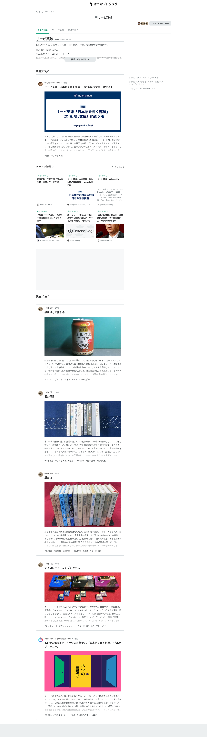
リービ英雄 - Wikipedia (108, 179)
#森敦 (85, 551)
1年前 (65, 83)
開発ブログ (159, 82)
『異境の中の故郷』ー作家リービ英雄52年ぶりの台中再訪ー (50, 218)
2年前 (57, 308)
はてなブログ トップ (46, 12)
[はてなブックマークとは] (53, 166)
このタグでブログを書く (160, 23)
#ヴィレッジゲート (67, 626)
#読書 (47, 155)
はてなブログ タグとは (137, 82)
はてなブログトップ (136, 84)
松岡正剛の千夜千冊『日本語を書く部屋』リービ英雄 (50, 180)
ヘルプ (150, 82)
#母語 (94, 715)
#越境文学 (58, 715)
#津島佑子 (67, 551)
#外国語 (48, 715)
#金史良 (71, 460)
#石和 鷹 (48, 551)
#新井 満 (77, 551)
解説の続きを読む (79, 59)
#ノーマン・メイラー (100, 626)
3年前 (57, 392)
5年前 (57, 564)
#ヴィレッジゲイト (61, 379)
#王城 (74, 379)
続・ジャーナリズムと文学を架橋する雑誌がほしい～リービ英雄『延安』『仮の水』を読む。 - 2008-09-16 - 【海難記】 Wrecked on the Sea (80, 218)
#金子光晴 (90, 460)
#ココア (48, 379)
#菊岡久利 (101, 460)
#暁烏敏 (57, 551)
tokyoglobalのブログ (52, 83)
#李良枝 (80, 460)
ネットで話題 (58, 30)
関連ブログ (73, 30)
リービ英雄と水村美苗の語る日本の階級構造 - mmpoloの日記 (80, 182)
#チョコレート (51, 626)
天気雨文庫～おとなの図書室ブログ (58, 639)
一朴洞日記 (48, 308)
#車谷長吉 (49, 460)
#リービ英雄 (57, 155)
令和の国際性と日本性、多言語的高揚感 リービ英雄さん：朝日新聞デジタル (110, 218)
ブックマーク (43, 175)
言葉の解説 (42, 30)
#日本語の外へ (83, 715)
